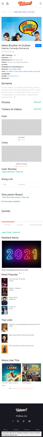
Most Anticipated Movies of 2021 (15, 270)
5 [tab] (23, 166)
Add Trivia (6, 232)
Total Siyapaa (26, 383)
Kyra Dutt (36, 71)
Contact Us (26, 429)
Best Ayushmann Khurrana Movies (21, 335)
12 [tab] (29, 388)
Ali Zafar (9, 71)
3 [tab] (22, 139)
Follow (38, 45)
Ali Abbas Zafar (15, 69)
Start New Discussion (11, 197)
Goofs (20, 224)
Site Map (38, 429)
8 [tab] (22, 388)
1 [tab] (18, 139)
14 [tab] (33, 388)
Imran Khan (18, 71)
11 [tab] (27, 388)
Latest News (16, 429)
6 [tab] (25, 166)
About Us (5, 429)
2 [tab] (20, 139)
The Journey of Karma (17, 279)
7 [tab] (26, 166)
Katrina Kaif (27, 71)
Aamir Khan (13, 297)
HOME (4, 12)
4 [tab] (24, 139)
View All (37, 102)
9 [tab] (24, 388)
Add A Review (8, 172)
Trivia (7, 224)
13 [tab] (31, 388)
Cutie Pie (12, 307)
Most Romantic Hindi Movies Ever (21, 346)
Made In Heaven (15, 288)
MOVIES (10, 12)
